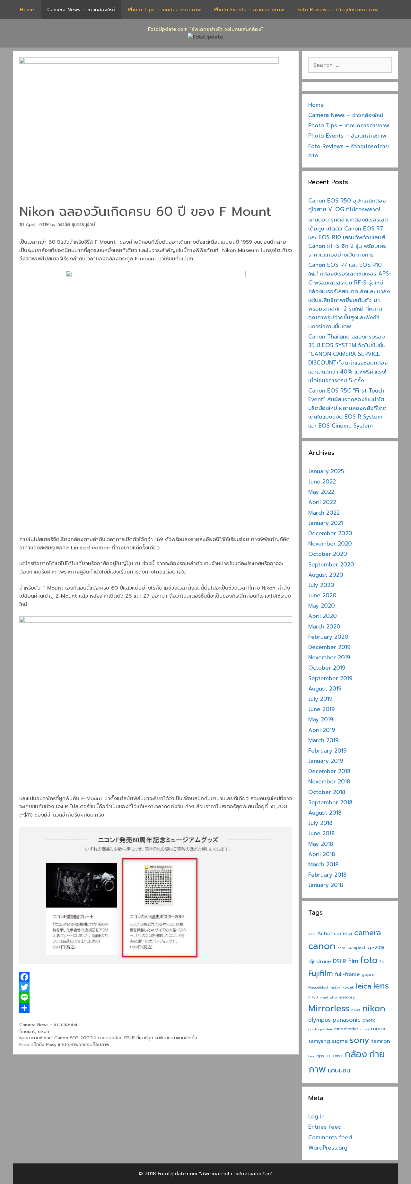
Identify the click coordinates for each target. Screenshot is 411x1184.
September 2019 (330, 678)
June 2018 (321, 833)
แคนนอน (339, 1070)
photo (369, 1020)
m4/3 (313, 997)
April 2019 (321, 730)
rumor (378, 1029)
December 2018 (329, 771)
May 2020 (321, 605)
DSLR (339, 961)
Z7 (328, 1056)
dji (311, 961)
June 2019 (321, 709)
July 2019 (320, 699)
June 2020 (322, 595)
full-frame (347, 974)
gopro (368, 974)
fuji (382, 962)
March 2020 (324, 626)
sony (359, 1040)
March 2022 (324, 513)
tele (311, 1056)
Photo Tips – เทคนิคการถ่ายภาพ (164, 9)
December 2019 (329, 647)
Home (27, 9)
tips (320, 1056)
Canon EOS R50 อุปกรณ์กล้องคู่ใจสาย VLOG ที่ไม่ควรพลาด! (347, 204)
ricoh (364, 1029)
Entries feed (325, 1127)
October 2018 (326, 792)
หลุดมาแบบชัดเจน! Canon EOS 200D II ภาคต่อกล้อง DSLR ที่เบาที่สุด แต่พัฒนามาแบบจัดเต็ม (108, 1038)
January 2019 (325, 761)
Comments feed (330, 1137)
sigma (340, 1041)
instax (335, 987)
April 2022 (322, 502)
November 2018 (329, 781)
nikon (43, 1031)
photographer (320, 1029)
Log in (316, 1116)
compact (356, 947)
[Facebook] (155, 977)
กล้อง (356, 1054)
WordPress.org (327, 1147)
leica (363, 986)
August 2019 (325, 688)
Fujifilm (320, 973)
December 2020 (330, 533)
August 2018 (325, 813)
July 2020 (321, 585)
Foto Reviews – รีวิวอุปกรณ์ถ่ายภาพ (337, 9)
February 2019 (327, 750)
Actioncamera (334, 933)
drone (323, 961)
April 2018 (321, 854)
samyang (319, 1041)
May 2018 (320, 844)
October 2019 (326, 668)
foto (369, 960)
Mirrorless (328, 1008)
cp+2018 (376, 947)
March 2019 (323, 740)
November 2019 (329, 657)
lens (381, 986)
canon (322, 946)
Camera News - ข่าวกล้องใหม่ (49, 1024)
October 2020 (327, 554)
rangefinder (346, 1029)
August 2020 (325, 575)
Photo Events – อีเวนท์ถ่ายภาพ (249, 9)
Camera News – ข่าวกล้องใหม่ (81, 9)
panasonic (347, 1020)
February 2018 (327, 875)
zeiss (337, 1056)
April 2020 (322, 616)
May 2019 (320, 719)
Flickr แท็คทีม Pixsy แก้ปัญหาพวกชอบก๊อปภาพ (64, 1044)
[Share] (155, 1008)
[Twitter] (155, 987)
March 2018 (323, 864)
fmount (27, 1031)
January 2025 (326, 471)
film (353, 961)
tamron (380, 1041)
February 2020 (328, 637)
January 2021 (325, 523)
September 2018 (330, 802)
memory (347, 997)
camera (367, 932)
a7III (311, 933)
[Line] (155, 997)
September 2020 (331, 564)
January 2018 (325, 885)
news (355, 1010)
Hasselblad (318, 987)
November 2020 (330, 543)
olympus (319, 1020)
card (341, 947)
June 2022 (322, 481)
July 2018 (320, 823)
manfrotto (328, 997)
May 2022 (321, 492)
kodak (348, 987)
